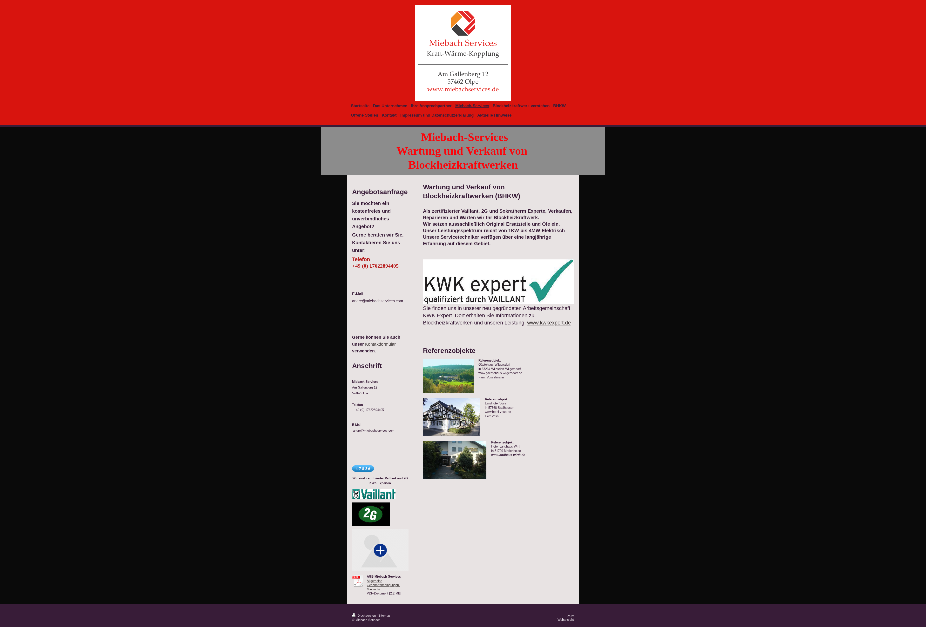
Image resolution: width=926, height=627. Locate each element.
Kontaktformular (380, 344)
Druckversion (366, 615)
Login (570, 615)
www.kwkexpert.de (549, 323)
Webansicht (566, 619)
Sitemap (384, 615)
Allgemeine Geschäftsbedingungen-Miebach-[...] (383, 585)
